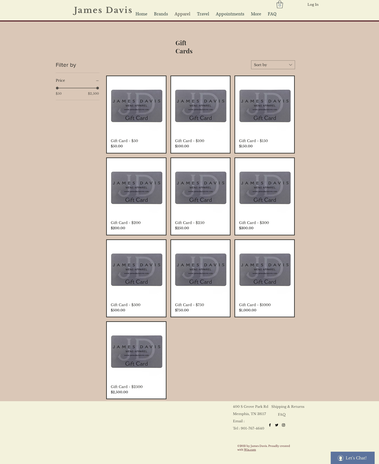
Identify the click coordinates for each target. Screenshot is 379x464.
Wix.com (250, 449)
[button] (203, 14)
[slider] (57, 88)
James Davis (106, 10)
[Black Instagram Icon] (283, 425)
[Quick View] (136, 105)
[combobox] (273, 64)
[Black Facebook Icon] (270, 425)
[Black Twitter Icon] (277, 425)
